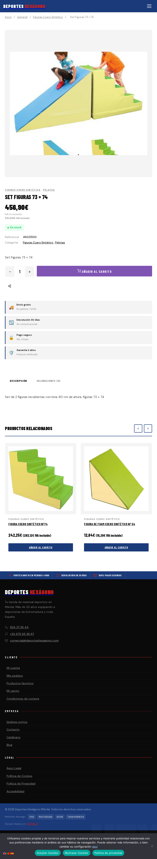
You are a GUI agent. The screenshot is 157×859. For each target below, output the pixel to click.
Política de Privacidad (21, 783)
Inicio (8, 17)
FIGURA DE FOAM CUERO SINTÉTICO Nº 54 (109, 524)
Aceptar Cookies (48, 852)
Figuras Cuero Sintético (48, 17)
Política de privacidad (108, 852)
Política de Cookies (19, 776)
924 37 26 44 (19, 627)
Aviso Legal (14, 768)
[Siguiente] (148, 428)
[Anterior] (138, 428)
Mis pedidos (15, 676)
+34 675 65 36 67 (22, 634)
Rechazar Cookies (76, 852)
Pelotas (49, 189)
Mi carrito (13, 691)
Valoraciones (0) (48, 380)
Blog (9, 745)
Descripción (18, 380)
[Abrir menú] (149, 6)
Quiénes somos (17, 722)
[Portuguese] (8, 853)
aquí (95, 846)
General (22, 17)
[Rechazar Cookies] (152, 846)
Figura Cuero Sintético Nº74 (28, 524)
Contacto (13, 729)
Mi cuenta (13, 668)
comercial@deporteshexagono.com (34, 640)
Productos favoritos (20, 683)
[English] (5, 853)
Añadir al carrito (41, 547)
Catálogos (13, 737)
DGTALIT (32, 824)
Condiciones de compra (23, 698)
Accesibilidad (15, 791)
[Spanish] (12, 853)
